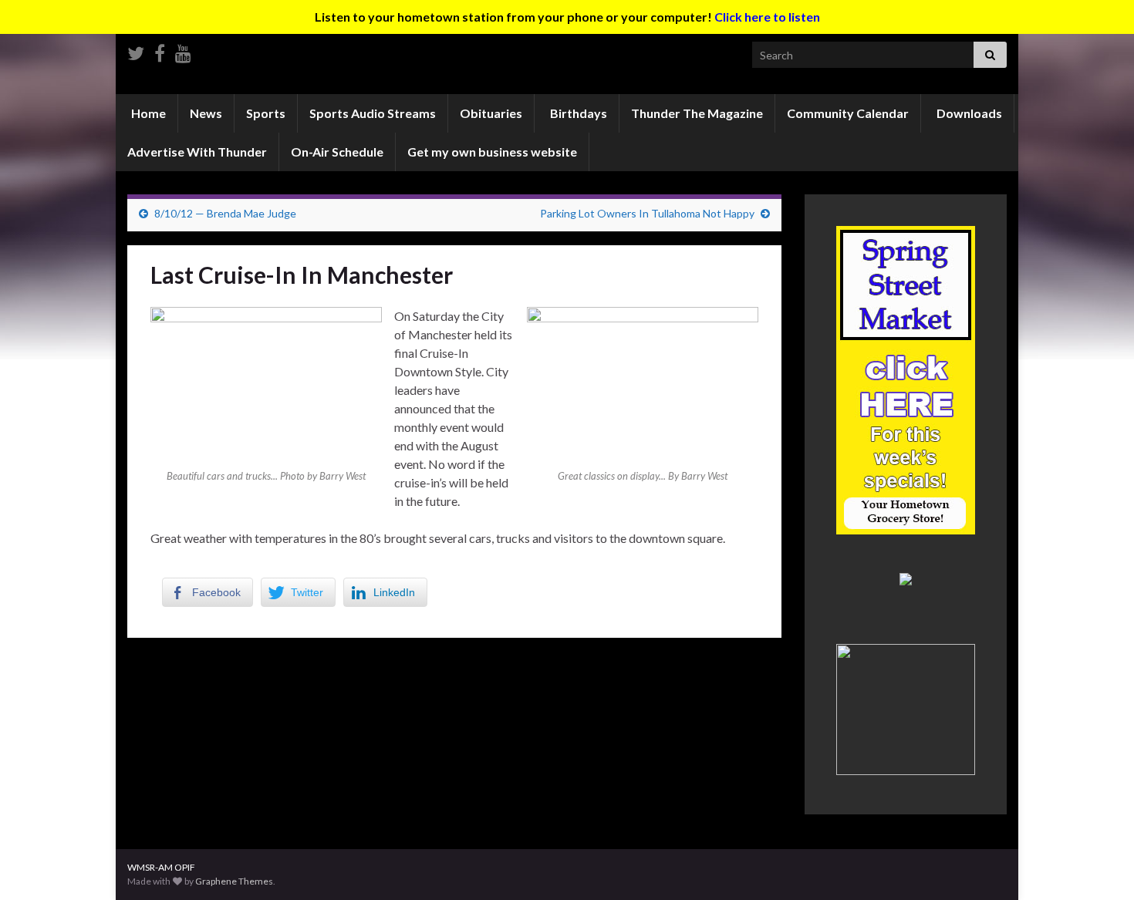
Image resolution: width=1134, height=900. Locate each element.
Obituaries (491, 113)
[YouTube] (183, 50)
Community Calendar (848, 113)
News (206, 113)
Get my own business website (492, 151)
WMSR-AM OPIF (161, 867)
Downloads (968, 113)
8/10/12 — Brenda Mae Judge (225, 213)
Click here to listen (767, 16)
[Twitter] (135, 50)
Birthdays (577, 113)
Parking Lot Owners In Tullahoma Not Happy (647, 213)
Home (147, 113)
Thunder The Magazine (697, 113)
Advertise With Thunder (197, 151)
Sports (265, 113)
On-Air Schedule (337, 151)
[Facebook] (159, 50)
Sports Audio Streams (372, 113)
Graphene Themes (234, 881)
